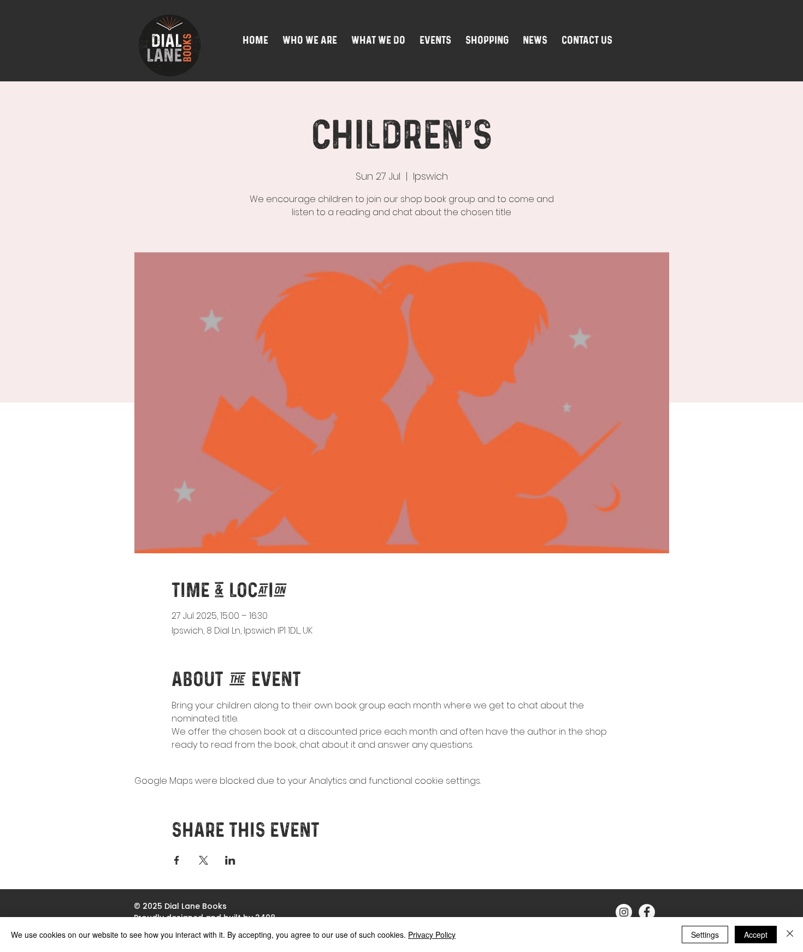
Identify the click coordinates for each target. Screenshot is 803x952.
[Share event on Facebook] (177, 860)
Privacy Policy (432, 934)
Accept (755, 934)
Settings (705, 934)
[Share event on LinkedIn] (230, 860)
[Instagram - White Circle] (624, 912)
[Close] (789, 934)
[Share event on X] (203, 860)
